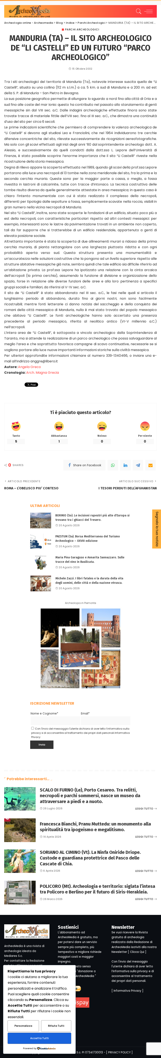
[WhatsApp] (113, 465)
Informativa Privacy (127, 991)
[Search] (137, 11)
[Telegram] (138, 465)
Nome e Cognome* (44, 714)
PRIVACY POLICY (119, 1052)
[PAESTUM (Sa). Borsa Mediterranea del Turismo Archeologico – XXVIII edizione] (40, 541)
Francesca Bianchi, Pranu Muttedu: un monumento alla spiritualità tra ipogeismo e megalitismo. (95, 827)
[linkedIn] (125, 465)
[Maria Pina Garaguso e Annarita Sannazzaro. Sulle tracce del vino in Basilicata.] (40, 562)
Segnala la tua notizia (157, 529)
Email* (85, 714)
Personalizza (23, 1026)
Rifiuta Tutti (56, 1026)
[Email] (150, 465)
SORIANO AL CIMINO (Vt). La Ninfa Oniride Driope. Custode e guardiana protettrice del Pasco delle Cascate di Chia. (90, 858)
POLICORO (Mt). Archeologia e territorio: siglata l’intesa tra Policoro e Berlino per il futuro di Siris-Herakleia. (97, 889)
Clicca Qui (137, 952)
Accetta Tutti (39, 1038)
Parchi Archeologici (82, 29)
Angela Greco (29, 366)
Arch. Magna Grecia (42, 372)
